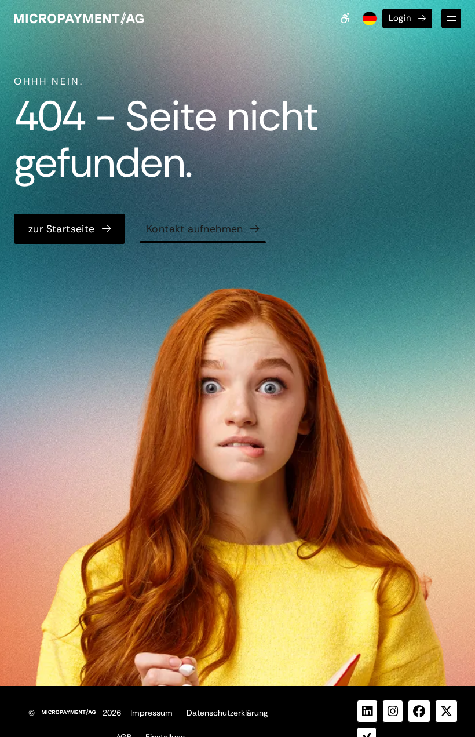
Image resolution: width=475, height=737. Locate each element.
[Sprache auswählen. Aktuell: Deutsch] (368, 18)
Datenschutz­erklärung (227, 712)
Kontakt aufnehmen (195, 228)
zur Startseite (61, 228)
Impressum (151, 712)
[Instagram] (392, 711)
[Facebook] (419, 711)
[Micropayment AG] (79, 18)
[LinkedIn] (367, 711)
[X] (446, 711)
